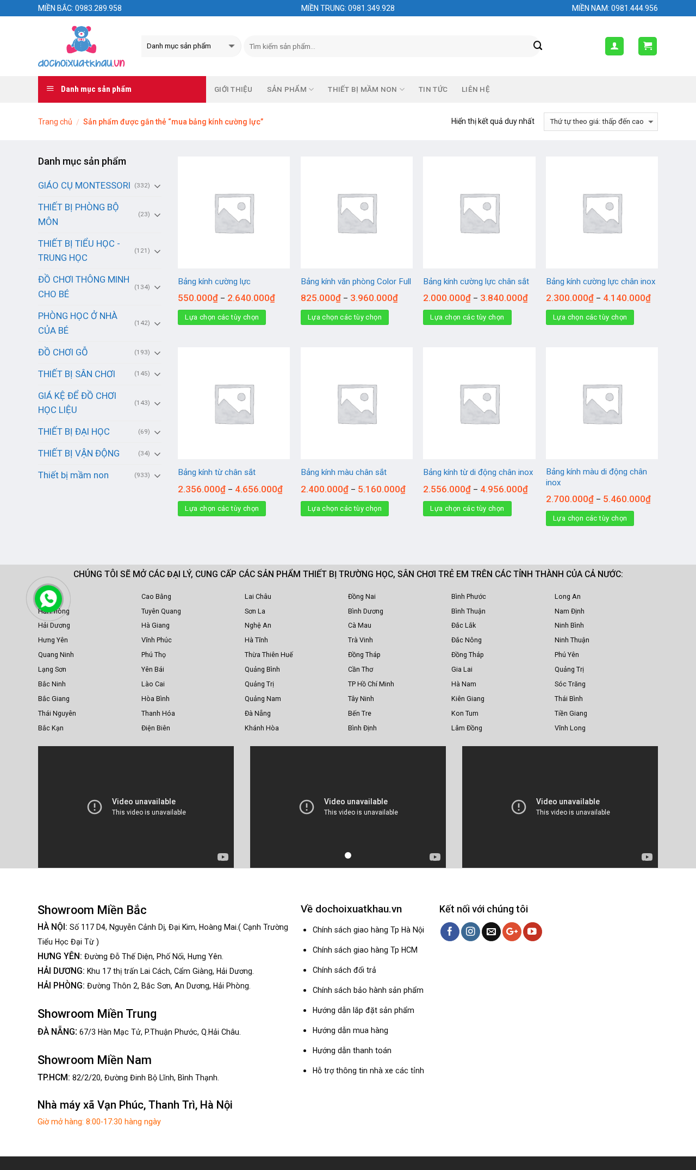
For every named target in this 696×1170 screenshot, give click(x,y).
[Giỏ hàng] (647, 46)
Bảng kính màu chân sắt (344, 472)
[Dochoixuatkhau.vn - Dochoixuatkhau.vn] (81, 46)
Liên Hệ (476, 89)
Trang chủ (55, 121)
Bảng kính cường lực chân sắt (476, 281)
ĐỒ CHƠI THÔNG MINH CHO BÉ (83, 286)
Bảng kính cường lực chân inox (601, 281)
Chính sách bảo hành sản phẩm (368, 990)
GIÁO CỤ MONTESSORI (84, 185)
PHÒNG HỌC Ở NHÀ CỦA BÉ (77, 323)
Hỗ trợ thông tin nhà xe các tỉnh (368, 1070)
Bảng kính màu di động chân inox (596, 477)
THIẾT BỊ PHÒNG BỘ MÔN (78, 214)
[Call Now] (48, 598)
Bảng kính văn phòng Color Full (356, 281)
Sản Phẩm (287, 89)
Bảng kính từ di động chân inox (478, 472)
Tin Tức (433, 89)
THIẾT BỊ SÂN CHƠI (76, 373)
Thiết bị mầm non (73, 475)
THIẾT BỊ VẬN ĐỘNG (79, 453)
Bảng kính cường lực (214, 281)
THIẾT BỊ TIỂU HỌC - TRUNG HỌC (79, 251)
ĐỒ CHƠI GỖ (63, 352)
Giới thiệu (233, 89)
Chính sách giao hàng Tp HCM (365, 950)
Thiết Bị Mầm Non (362, 89)
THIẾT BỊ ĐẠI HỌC (74, 431)
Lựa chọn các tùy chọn (222, 317)
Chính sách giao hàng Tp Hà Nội (368, 929)
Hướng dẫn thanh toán (352, 1050)
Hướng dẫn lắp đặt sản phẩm (363, 1010)
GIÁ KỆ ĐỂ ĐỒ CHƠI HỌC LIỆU (77, 403)
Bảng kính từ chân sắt (217, 472)
